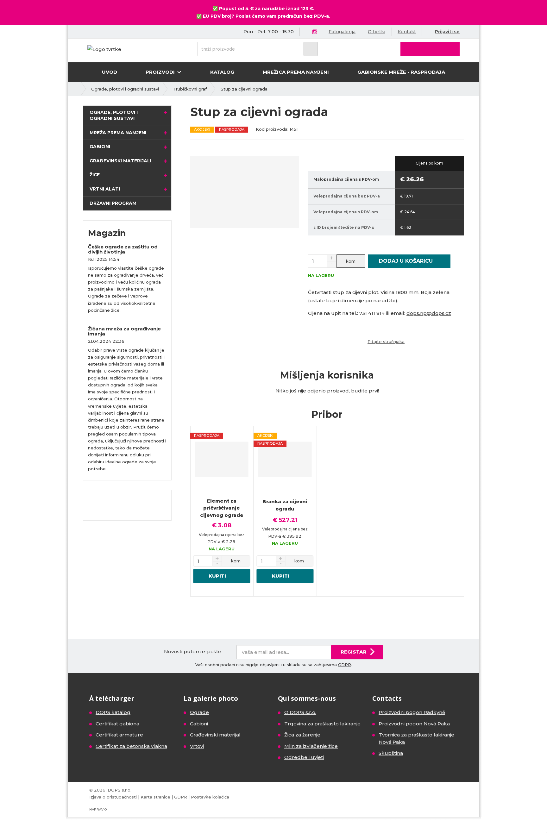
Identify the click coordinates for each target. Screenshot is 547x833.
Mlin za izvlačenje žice (311, 746)
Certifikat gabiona (117, 724)
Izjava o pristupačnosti (113, 796)
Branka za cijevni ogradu (284, 505)
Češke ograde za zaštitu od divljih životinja (123, 249)
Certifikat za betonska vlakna (131, 746)
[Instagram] (314, 32)
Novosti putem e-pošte (192, 651)
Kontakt (407, 31)
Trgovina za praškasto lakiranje (322, 724)
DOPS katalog (113, 712)
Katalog (222, 72)
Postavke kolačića (210, 796)
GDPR (344, 664)
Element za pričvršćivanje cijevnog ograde (221, 508)
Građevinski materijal (215, 735)
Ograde (199, 712)
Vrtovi (197, 746)
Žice (95, 175)
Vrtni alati (105, 189)
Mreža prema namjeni (118, 132)
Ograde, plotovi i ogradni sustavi (114, 116)
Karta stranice (155, 796)
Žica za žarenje (302, 735)
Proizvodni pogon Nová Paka (414, 724)
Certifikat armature (119, 735)
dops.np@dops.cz (428, 313)
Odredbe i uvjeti (304, 757)
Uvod (109, 72)
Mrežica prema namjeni (296, 72)
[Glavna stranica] (104, 49)
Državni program (113, 203)
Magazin (107, 233)
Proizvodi (161, 72)
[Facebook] (307, 31)
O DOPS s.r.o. (300, 712)
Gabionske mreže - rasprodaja (401, 72)
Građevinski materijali (120, 161)
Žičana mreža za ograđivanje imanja (124, 331)
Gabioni (100, 146)
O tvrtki (376, 31)
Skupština (391, 753)
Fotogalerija (342, 31)
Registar (354, 652)
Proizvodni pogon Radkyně (412, 712)
